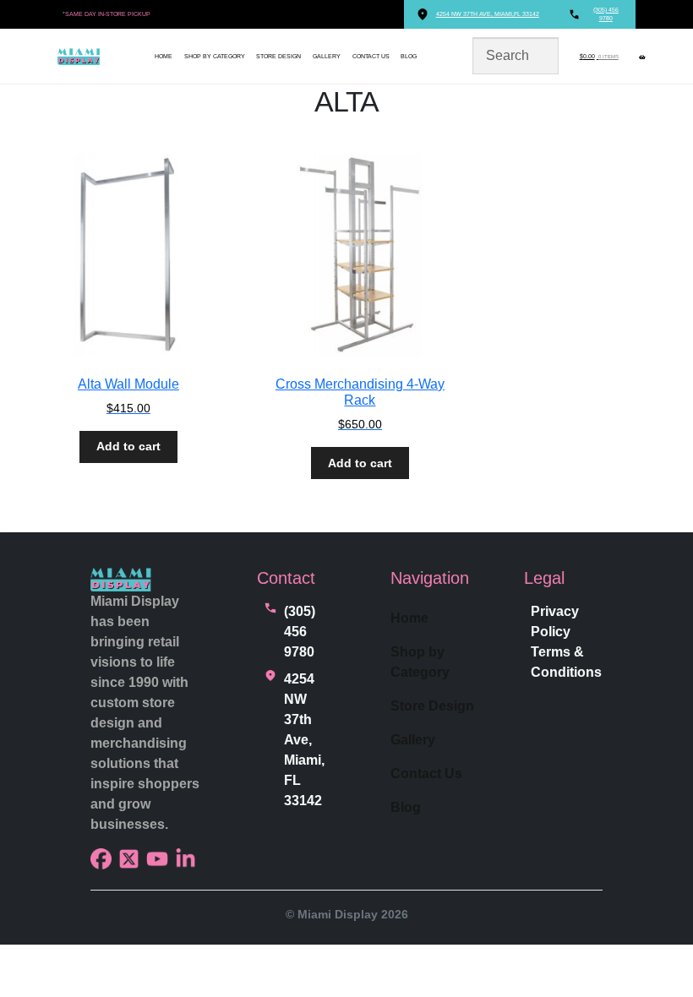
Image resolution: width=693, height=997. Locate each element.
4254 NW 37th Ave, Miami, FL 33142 (304, 740)
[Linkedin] (185, 858)
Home (163, 56)
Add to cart (128, 446)
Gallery (327, 56)
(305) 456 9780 (299, 631)
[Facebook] (101, 858)
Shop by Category (214, 56)
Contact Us (371, 56)
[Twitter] (128, 858)
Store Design (278, 56)
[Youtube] (156, 858)
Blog (409, 56)
